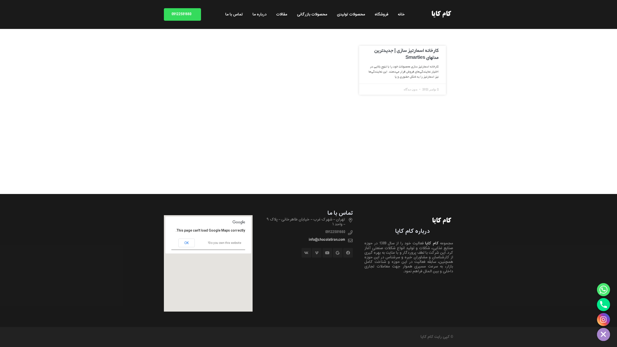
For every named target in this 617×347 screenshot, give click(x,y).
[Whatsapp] (603, 289)
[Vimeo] (317, 253)
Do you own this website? (224, 243)
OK (186, 243)
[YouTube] (327, 253)
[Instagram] (603, 319)
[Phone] (603, 304)
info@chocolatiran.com (327, 239)
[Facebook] (348, 253)
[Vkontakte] (306, 253)
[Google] (337, 253)
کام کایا (431, 243)
